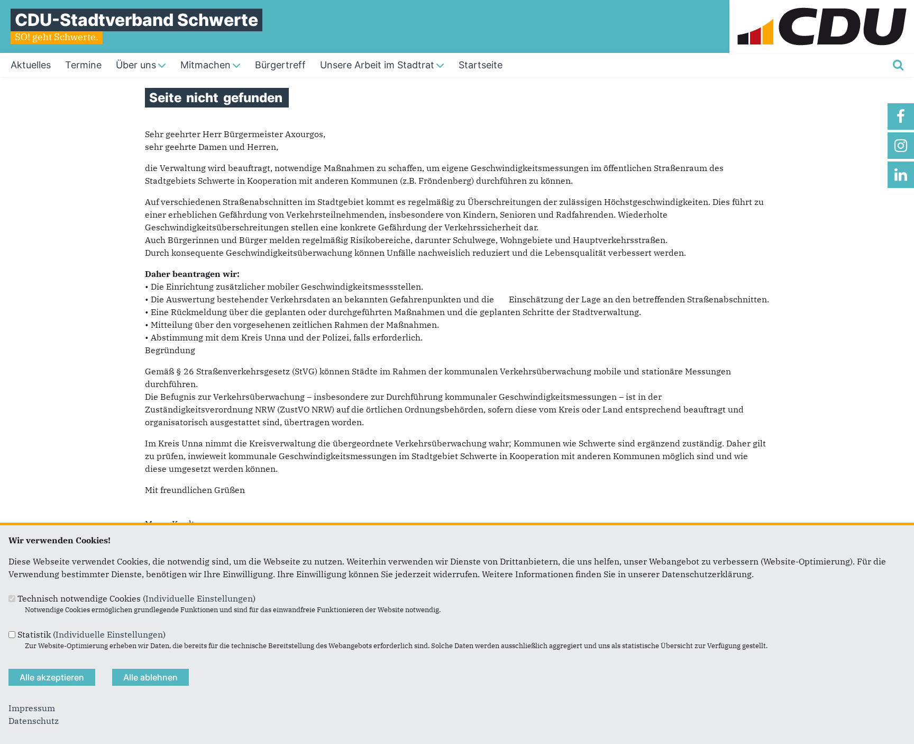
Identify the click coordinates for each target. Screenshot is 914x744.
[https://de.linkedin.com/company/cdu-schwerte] (901, 175)
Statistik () (91, 634)
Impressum (31, 708)
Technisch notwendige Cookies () (136, 598)
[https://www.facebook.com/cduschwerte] (901, 116)
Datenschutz (33, 720)
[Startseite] (821, 6)
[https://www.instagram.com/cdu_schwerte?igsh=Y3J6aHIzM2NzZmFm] (901, 145)
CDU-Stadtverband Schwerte (136, 20)
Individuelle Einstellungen (199, 598)
